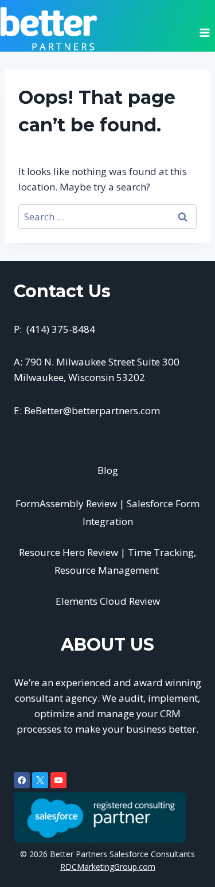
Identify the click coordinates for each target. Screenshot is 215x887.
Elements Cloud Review (108, 601)
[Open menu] (204, 28)
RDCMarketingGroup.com (107, 866)
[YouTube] (58, 780)
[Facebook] (22, 780)
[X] (40, 780)
